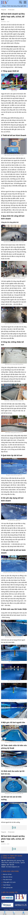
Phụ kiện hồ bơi (7, 879)
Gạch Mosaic (7, 885)
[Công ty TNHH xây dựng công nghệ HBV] (5, 2)
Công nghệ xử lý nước (9, 882)
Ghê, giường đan (8, 887)
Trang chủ (3, 9)
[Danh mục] (25, 2)
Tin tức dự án (11, 9)
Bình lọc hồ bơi (7, 874)
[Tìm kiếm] (20, 2)
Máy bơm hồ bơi (7, 877)
